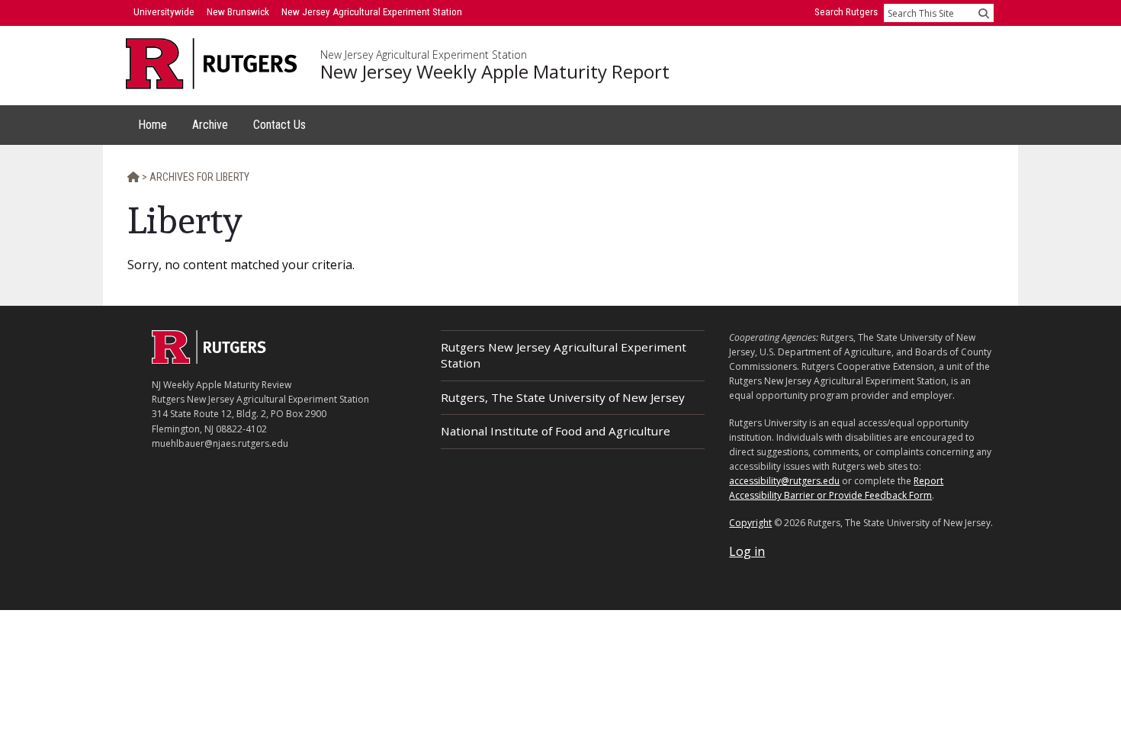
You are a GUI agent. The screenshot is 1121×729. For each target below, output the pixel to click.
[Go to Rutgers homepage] (209, 359)
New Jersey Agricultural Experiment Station (423, 55)
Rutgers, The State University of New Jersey (563, 397)
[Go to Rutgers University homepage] (212, 63)
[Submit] (984, 13)
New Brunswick (238, 12)
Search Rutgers (846, 12)
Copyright (750, 522)
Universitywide (163, 12)
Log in (747, 551)
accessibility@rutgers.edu (784, 480)
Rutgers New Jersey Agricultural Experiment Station (563, 355)
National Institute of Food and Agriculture (555, 430)
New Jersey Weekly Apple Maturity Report (495, 71)
